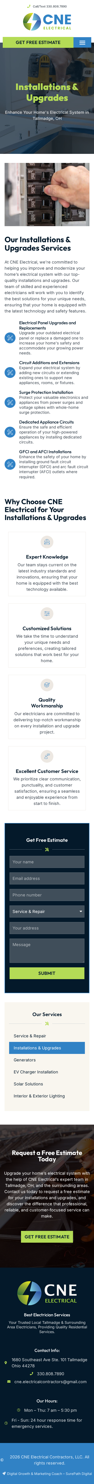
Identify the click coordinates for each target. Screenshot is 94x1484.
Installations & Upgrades (37, 1048)
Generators (25, 1060)
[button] (82, 42)
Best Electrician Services (47, 1314)
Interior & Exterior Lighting (39, 1096)
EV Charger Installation (36, 1072)
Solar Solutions (28, 1084)
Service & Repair (30, 1036)
